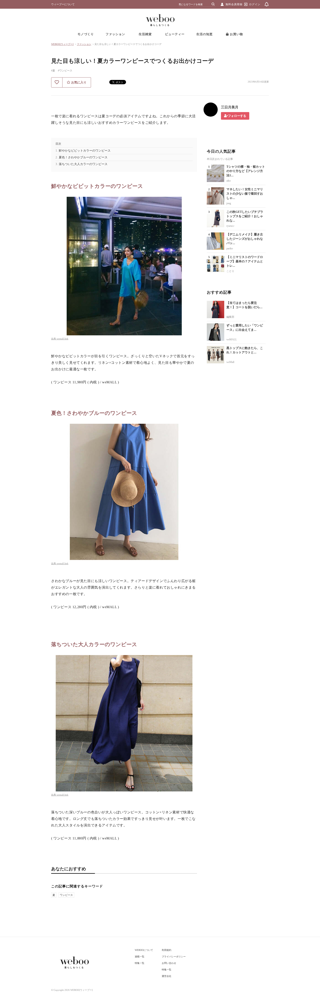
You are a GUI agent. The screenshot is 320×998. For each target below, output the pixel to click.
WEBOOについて (144, 950)
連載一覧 (139, 956)
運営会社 (166, 976)
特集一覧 (139, 963)
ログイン (254, 4)
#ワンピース (65, 70)
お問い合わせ (169, 963)
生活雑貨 (145, 34)
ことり (230, 271)
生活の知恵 (204, 34)
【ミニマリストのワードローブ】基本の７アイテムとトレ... (244, 261)
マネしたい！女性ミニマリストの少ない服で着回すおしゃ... (244, 194)
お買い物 (236, 34)
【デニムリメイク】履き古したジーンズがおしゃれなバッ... (244, 239)
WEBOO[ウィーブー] (62, 44)
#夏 (53, 70)
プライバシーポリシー (174, 956)
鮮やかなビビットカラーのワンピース (85, 150)
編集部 (230, 316)
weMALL (231, 339)
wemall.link (62, 338)
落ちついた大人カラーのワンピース (83, 164)
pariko (229, 248)
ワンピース (66, 895)
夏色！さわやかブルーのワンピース (83, 157)
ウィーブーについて (63, 4)
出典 (54, 338)
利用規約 (166, 950)
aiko (228, 180)
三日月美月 (229, 107)
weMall (230, 362)
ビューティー (175, 34)
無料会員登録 (234, 4)
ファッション (115, 34)
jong (228, 203)
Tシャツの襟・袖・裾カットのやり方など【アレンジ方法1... (245, 171)
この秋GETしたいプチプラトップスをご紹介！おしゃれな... (244, 216)
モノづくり (85, 34)
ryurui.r (230, 225)
